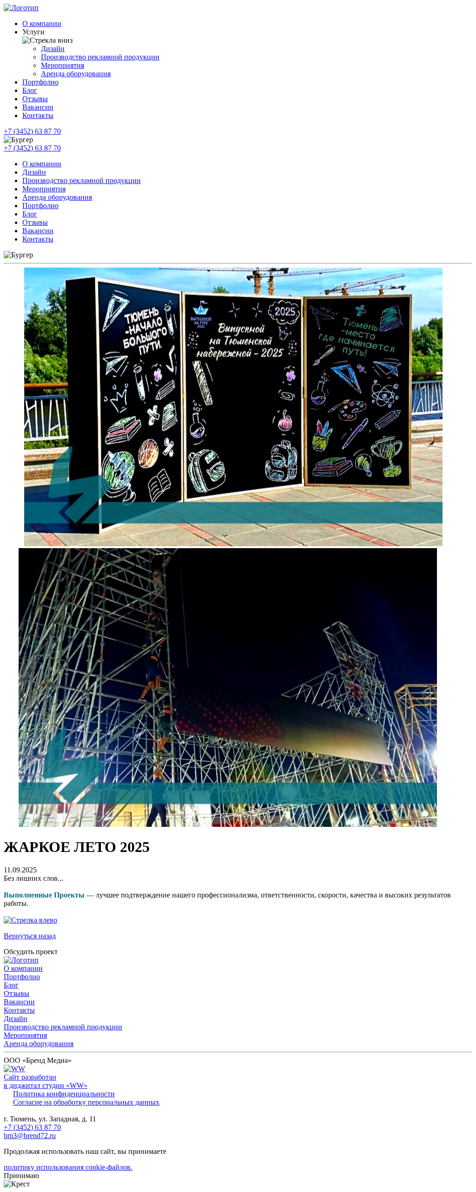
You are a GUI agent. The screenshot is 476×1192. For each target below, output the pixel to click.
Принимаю (21, 1175)
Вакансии (37, 107)
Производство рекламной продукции (100, 57)
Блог (29, 90)
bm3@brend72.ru (30, 1136)
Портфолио (40, 82)
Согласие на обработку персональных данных (86, 1102)
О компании (41, 23)
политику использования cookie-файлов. (68, 1167)
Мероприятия (62, 65)
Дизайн (53, 48)
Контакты (37, 115)
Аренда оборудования (76, 74)
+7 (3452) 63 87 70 (32, 131)
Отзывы (35, 99)
